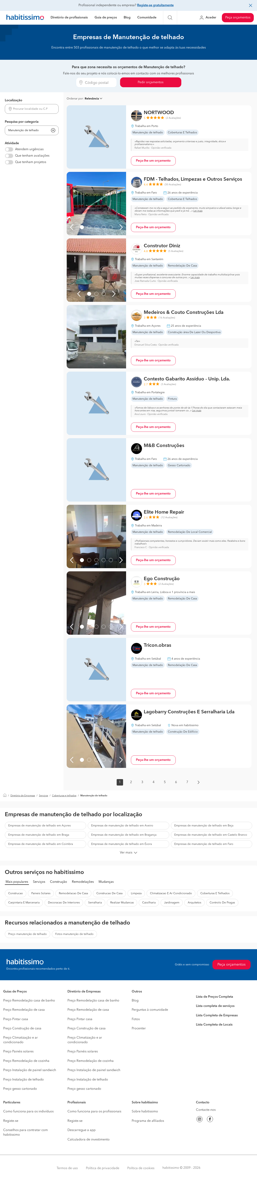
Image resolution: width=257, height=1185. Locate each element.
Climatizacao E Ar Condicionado (171, 893)
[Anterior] (71, 227)
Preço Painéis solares (18, 1051)
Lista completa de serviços (215, 1006)
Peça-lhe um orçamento (153, 160)
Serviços (43, 796)
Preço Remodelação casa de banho (29, 1000)
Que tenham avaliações (32, 155)
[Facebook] (210, 1120)
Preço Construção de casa (22, 1028)
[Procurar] (170, 17)
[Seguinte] (121, 227)
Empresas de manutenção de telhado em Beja (203, 825)
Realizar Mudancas (122, 902)
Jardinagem (171, 902)
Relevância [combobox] (92, 98)
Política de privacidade (102, 1168)
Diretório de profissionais (69, 17)
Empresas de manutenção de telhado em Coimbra (40, 844)
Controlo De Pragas (222, 902)
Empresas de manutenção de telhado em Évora (121, 844)
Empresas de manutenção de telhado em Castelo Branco (210, 834)
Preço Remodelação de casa (24, 1010)
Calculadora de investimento (88, 1139)
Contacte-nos (206, 1110)
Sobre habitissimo (145, 1111)
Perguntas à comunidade (150, 1010)
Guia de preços (106, 17)
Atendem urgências (29, 149)
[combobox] (31, 109)
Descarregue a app (81, 1130)
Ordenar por (75, 98)
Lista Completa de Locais (214, 1024)
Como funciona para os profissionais (94, 1111)
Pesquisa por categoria (22, 122)
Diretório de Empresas (22, 796)
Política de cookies (140, 1168)
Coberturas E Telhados (214, 893)
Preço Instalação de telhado (23, 1079)
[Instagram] (199, 1120)
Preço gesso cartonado (20, 1089)
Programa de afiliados (148, 1121)
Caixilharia (149, 902)
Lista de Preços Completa (214, 996)
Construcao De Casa (109, 893)
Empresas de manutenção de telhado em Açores (39, 825)
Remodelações (83, 882)
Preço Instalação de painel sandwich (29, 1070)
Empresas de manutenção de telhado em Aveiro (122, 825)
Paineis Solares (40, 893)
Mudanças (106, 882)
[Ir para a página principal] (25, 17)
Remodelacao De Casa (73, 893)
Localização (13, 100)
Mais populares (17, 882)
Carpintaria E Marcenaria (24, 902)
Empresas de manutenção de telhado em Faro (203, 844)
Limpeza (136, 893)
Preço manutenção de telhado (27, 934)
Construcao (15, 893)
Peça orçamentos (237, 17)
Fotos (136, 1019)
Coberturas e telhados (64, 796)
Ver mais (126, 852)
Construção (58, 882)
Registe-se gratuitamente (155, 5)
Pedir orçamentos (150, 82)
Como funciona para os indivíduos (28, 1111)
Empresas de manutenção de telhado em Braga (38, 834)
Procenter (139, 1028)
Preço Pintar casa (15, 1019)
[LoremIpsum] (82, 227)
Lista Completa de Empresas (217, 1015)
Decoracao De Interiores (64, 902)
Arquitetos (194, 902)
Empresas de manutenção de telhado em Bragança (123, 834)
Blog (127, 17)
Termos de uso (67, 1168)
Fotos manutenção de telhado (74, 934)
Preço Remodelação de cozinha (26, 1061)
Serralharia (95, 902)
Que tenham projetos (30, 162)
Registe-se (10, 1121)
